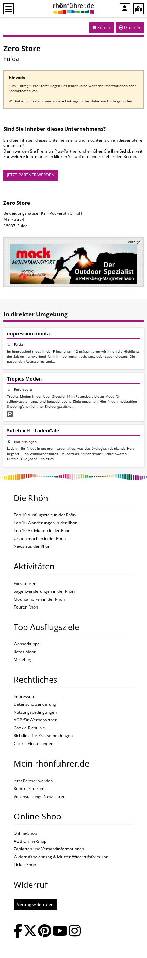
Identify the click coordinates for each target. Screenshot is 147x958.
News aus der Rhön (32, 546)
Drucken (131, 27)
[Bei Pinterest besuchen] (44, 931)
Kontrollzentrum (29, 788)
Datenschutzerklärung (35, 704)
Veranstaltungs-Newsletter (39, 796)
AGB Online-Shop (30, 841)
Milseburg (23, 659)
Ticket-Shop (25, 865)
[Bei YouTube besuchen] (60, 931)
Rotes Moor (25, 652)
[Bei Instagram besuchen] (75, 931)
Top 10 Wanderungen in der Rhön (45, 523)
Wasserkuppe (27, 644)
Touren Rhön (26, 607)
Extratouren (25, 583)
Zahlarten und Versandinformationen (49, 849)
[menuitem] (125, 8)
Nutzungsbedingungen (35, 712)
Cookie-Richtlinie (29, 728)
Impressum (24, 696)
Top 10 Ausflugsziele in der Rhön (45, 515)
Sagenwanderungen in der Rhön (44, 591)
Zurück (103, 27)
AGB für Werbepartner (35, 720)
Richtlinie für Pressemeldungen (43, 736)
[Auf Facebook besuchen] (18, 931)
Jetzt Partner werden (33, 781)
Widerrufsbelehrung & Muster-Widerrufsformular (61, 857)
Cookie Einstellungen (33, 743)
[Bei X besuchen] (30, 931)
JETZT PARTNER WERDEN (30, 175)
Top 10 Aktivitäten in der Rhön (42, 530)
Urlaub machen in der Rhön (40, 538)
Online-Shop (25, 833)
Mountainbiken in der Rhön (39, 599)
